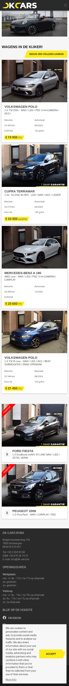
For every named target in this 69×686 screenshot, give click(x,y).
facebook (14, 618)
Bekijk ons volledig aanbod (46, 54)
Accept (51, 653)
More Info (11, 679)
